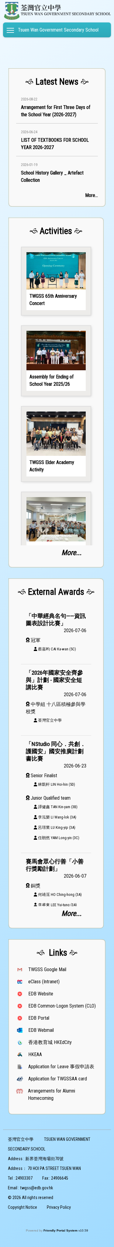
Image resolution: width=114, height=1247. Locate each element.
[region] (57, 138)
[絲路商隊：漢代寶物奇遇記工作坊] (56, 529)
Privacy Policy (59, 1207)
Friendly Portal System (60, 1230)
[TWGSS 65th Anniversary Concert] (56, 281)
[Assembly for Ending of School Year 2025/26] (56, 361)
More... (91, 195)
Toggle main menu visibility (10, 29)
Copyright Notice (22, 1207)
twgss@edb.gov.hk (36, 1188)
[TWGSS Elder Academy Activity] (56, 444)
